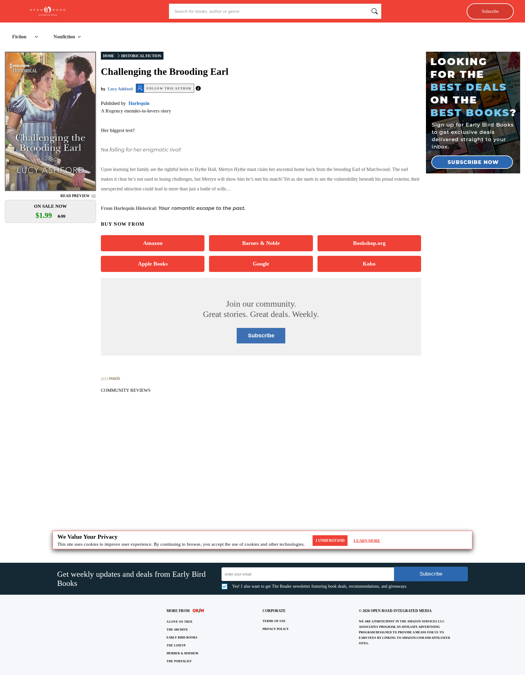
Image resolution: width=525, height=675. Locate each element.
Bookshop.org (369, 243)
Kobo (369, 264)
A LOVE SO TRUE (179, 621)
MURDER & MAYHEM (182, 653)
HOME (108, 56)
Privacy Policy (275, 629)
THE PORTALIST (179, 661)
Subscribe (490, 11)
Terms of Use (274, 621)
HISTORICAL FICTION (141, 56)
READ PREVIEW (75, 196)
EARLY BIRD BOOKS (181, 637)
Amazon (153, 243)
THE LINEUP (176, 645)
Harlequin (139, 103)
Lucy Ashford (120, 89)
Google (261, 264)
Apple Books (153, 264)
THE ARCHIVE (177, 629)
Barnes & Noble (261, 243)
